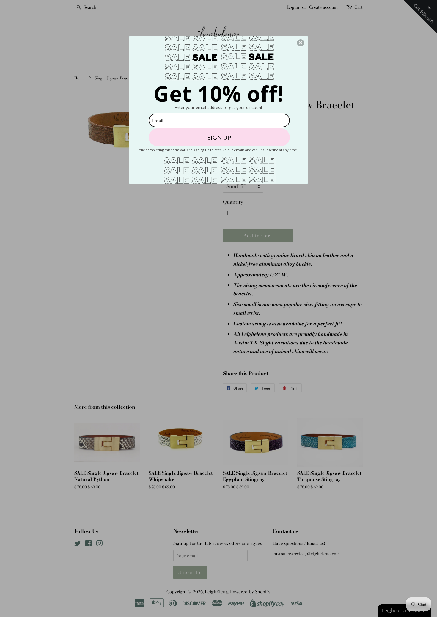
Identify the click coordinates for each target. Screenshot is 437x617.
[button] (300, 42)
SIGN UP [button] (219, 137)
